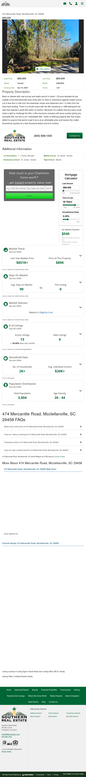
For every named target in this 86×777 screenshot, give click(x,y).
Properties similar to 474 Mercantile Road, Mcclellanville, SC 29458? (31, 442)
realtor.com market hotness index (17, 269)
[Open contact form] (64, 3)
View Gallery (44, 69)
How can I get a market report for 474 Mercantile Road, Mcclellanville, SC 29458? (36, 450)
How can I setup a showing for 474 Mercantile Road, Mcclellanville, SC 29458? (35, 434)
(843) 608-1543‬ (43, 136)
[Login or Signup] (76, 3)
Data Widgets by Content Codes (73, 774)
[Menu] (82, 3)
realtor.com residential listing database (19, 349)
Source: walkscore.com (11, 534)
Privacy (56, 775)
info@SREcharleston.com (11, 734)
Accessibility (40, 775)
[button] (6, 46)
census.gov (10, 378)
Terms (49, 775)
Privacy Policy (6, 751)
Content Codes (59, 456)
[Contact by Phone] (70, 3)
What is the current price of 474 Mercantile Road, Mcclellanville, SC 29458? (34, 426)
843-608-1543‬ (7, 736)
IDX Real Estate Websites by (12, 775)
